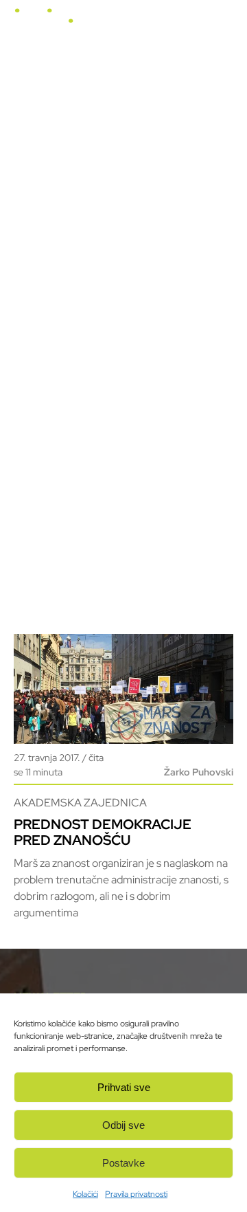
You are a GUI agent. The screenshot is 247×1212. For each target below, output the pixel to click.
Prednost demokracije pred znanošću (102, 832)
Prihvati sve (123, 1087)
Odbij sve (123, 1125)
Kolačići (85, 1194)
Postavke (123, 1163)
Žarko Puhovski (198, 772)
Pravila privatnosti (136, 1194)
